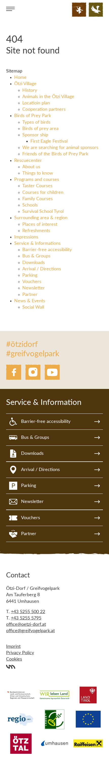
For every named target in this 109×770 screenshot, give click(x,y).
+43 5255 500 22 (28, 612)
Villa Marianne (10, 667)
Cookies (14, 659)
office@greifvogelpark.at (30, 631)
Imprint (13, 646)
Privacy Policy (20, 653)
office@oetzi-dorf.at (26, 624)
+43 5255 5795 (26, 618)
